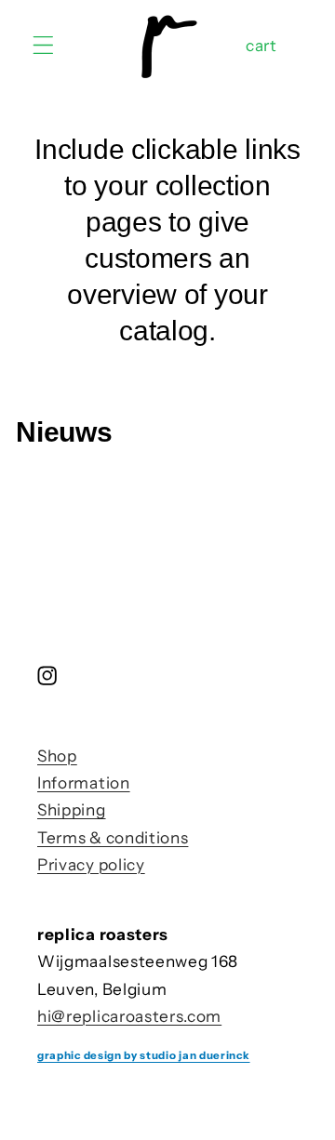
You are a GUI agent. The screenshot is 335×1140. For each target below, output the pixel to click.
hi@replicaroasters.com (129, 1016)
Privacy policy (91, 864)
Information (83, 782)
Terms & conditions (112, 837)
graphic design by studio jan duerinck (143, 1055)
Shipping (71, 809)
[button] (43, 45)
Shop (57, 755)
